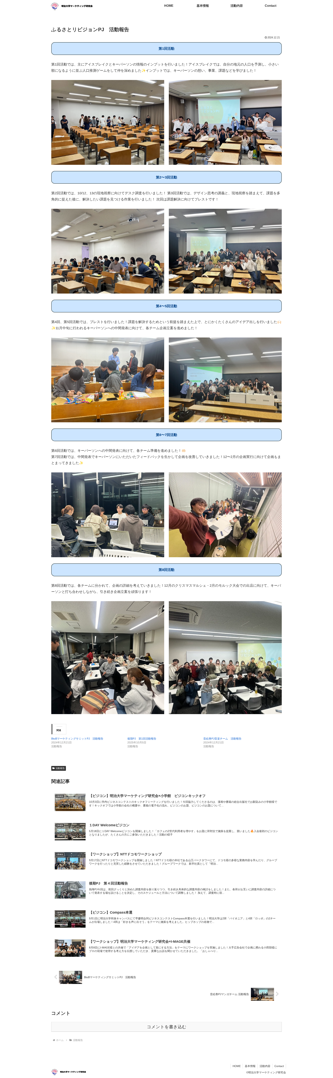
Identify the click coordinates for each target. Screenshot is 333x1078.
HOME (237, 1066)
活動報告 (60, 768)
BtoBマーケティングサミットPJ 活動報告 (77, 738)
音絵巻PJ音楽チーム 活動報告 (222, 738)
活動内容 (265, 1066)
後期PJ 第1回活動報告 (141, 738)
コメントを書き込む (166, 1026)
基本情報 (250, 1066)
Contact (279, 1066)
